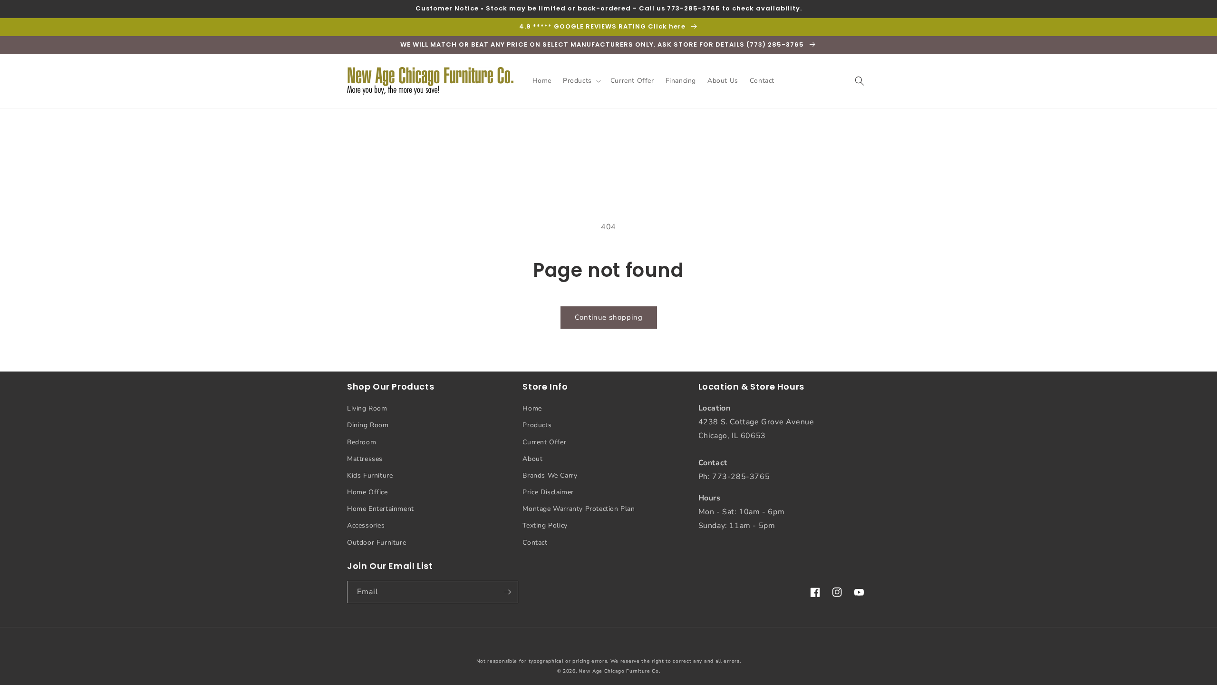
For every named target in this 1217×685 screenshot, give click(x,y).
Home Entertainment (380, 508)
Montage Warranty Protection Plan (578, 508)
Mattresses (365, 458)
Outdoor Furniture (376, 542)
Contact (534, 542)
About (532, 458)
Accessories (366, 525)
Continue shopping (609, 317)
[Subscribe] (507, 592)
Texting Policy (544, 525)
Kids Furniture (370, 475)
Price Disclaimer (548, 492)
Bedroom (361, 442)
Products (536, 425)
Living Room (367, 408)
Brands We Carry (549, 475)
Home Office (367, 492)
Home (531, 408)
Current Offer (544, 442)
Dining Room (368, 425)
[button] (581, 81)
